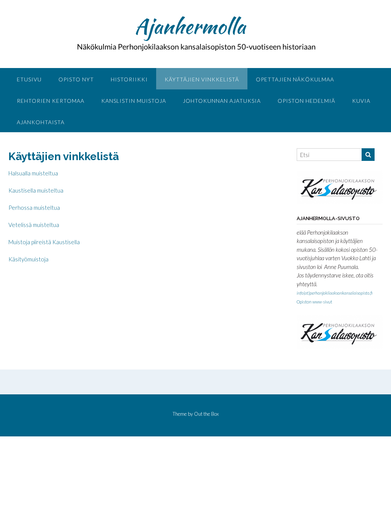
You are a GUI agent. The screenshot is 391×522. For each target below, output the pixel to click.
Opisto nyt (76, 79)
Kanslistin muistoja (133, 100)
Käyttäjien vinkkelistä (202, 79)
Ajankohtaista (41, 122)
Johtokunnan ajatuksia (222, 100)
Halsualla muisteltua (33, 173)
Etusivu (29, 79)
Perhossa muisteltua (34, 207)
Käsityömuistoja (28, 259)
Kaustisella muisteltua (35, 190)
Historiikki (129, 79)
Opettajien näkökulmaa (295, 79)
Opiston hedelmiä (306, 100)
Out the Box (206, 414)
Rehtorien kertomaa (50, 100)
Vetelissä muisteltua (33, 224)
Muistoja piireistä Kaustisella (44, 241)
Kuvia (361, 100)
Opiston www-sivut (314, 301)
